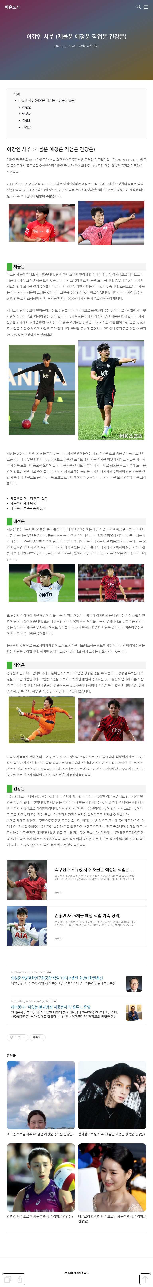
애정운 (26, 114)
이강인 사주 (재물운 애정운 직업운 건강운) (47, 100)
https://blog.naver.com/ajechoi (30, 1001)
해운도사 (12, 7)
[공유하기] (19, 1038)
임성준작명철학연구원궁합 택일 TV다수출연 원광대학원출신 (57, 978)
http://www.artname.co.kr (28, 972)
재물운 (26, 107)
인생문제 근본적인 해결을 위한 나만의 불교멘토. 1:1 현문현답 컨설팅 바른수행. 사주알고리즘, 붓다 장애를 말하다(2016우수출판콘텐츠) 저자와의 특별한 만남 (64, 1014)
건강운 (26, 127)
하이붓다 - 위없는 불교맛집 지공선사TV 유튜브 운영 (50, 1007)
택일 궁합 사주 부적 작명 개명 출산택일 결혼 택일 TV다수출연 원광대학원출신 (63, 983)
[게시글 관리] (24, 1038)
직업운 (26, 121)
